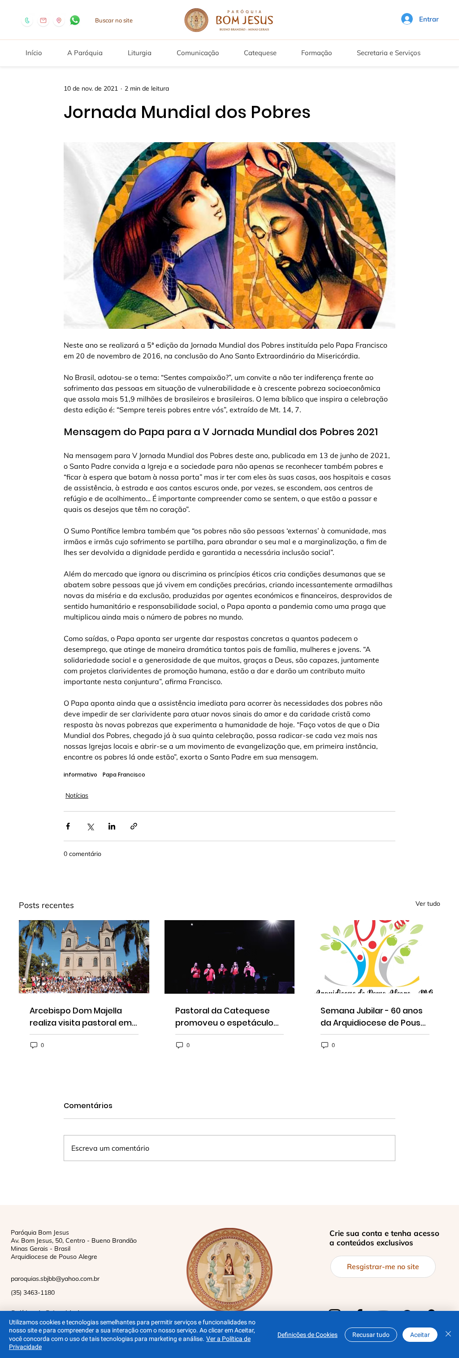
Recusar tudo (371, 1334)
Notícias (76, 795)
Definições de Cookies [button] (307, 1334)
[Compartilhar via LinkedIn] (112, 826)
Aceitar (420, 1334)
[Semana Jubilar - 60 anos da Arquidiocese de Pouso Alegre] (375, 956)
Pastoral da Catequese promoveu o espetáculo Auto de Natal (224, 1017)
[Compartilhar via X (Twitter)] (90, 826)
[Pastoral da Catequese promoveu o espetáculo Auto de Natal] (230, 957)
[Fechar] (448, 1334)
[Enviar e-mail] (43, 20)
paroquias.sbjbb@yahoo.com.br (55, 1279)
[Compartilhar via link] (134, 826)
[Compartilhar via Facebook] (68, 826)
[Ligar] (27, 20)
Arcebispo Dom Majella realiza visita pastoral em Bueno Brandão (81, 1017)
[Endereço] (59, 20)
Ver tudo (428, 904)
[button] (91, 49)
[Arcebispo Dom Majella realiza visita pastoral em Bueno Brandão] (84, 956)
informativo (80, 774)
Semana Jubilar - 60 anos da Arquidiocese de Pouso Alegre (373, 1017)
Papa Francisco (124, 774)
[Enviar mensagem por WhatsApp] (75, 20)
